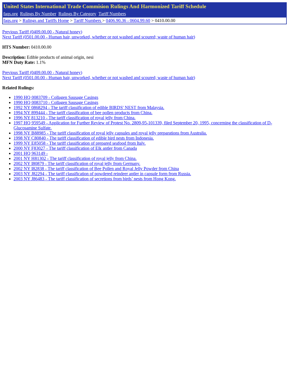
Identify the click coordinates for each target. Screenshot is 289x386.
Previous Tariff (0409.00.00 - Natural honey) (42, 31)
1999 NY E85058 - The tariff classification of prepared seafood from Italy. (80, 143)
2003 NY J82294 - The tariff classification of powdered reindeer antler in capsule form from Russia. (102, 173)
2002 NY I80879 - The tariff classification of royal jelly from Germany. (77, 163)
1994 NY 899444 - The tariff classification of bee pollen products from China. (83, 112)
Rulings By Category (77, 13)
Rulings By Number (38, 13)
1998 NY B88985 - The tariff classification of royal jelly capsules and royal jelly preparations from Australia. (110, 133)
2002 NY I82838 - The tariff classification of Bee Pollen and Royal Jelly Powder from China (96, 168)
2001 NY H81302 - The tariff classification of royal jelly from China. (75, 158)
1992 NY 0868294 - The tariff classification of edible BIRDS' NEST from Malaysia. (89, 107)
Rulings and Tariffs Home (46, 20)
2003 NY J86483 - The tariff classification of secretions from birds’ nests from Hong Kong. (95, 178)
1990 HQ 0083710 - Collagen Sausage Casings (56, 102)
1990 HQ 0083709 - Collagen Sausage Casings (56, 97)
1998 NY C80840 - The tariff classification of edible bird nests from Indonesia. (84, 138)
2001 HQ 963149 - (31, 153)
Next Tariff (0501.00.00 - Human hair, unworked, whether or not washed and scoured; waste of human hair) (98, 36)
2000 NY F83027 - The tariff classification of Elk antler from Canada (75, 148)
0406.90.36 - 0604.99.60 (128, 20)
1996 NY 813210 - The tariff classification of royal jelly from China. (74, 117)
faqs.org (10, 13)
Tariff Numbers (112, 13)
